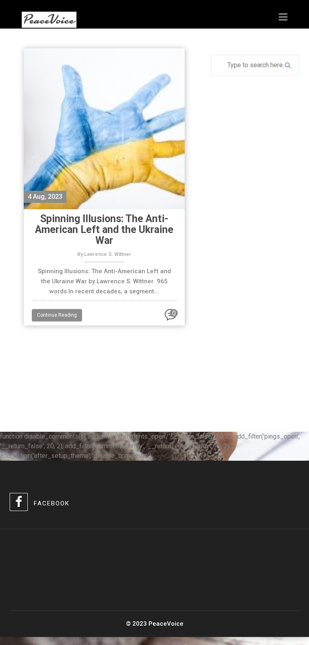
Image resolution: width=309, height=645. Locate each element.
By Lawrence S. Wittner (104, 254)
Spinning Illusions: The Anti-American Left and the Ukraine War (104, 229)
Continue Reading (57, 315)
